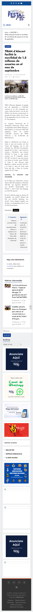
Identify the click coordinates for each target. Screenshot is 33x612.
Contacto (10, 600)
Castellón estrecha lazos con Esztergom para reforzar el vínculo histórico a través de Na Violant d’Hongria (19, 313)
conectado (10, 266)
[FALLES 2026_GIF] (16, 436)
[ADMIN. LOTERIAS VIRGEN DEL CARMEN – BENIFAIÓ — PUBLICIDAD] (16, 418)
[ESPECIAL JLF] (16, 483)
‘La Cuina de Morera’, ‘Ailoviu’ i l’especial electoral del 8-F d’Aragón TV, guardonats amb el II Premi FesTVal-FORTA (19, 291)
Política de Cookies (16, 605)
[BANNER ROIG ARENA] (16, 508)
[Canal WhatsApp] (16, 398)
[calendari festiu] (16, 563)
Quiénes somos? (20, 600)
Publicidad (10, 602)
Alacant (16, 210)
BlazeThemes (20, 597)
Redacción (9, 75)
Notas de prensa (21, 602)
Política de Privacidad (16, 607)
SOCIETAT (7, 46)
